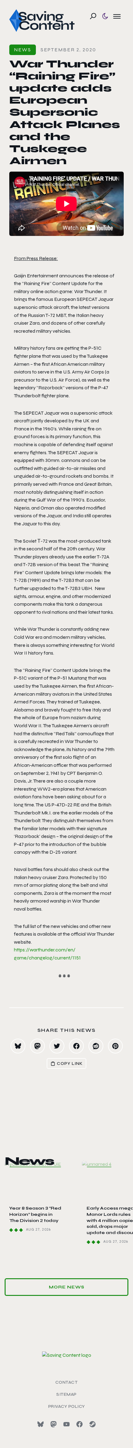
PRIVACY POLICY (66, 1406)
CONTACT (66, 1382)
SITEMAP (66, 1394)
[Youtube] (66, 1424)
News (22, 50)
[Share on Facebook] (76, 1046)
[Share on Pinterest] (115, 1046)
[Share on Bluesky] (18, 1046)
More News (66, 1287)
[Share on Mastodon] (37, 1046)
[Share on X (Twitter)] (56, 1046)
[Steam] (92, 1424)
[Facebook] (79, 1424)
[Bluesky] (40, 1424)
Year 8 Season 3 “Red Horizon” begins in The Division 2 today (35, 1214)
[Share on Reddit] (95, 1046)
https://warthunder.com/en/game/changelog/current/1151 (47, 954)
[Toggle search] (93, 16)
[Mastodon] (53, 1424)
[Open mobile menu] (117, 16)
